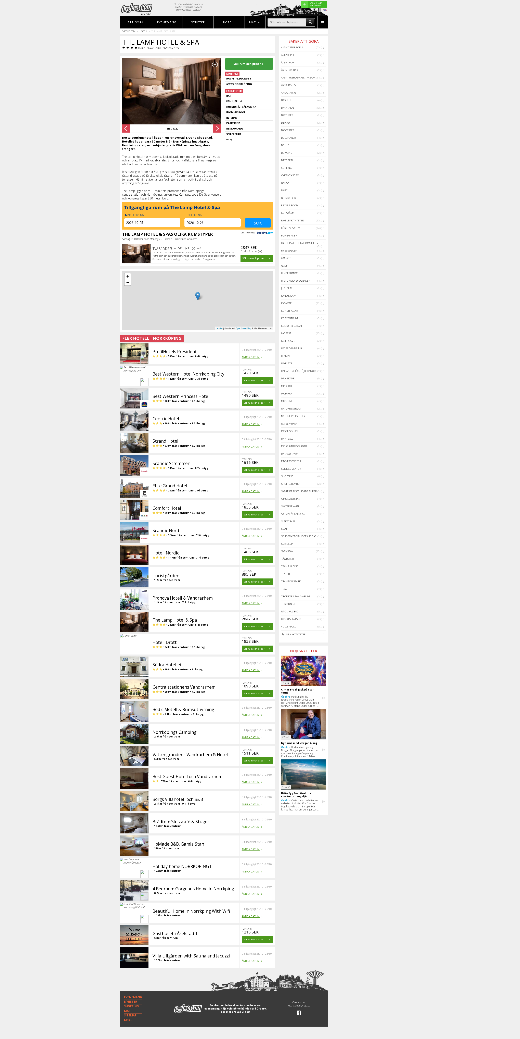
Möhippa (286, 393)
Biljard (285, 122)
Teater (285, 574)
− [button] (127, 282)
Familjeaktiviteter (292, 220)
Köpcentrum (289, 318)
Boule (285, 145)
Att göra (135, 22)
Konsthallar (289, 311)
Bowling (286, 153)
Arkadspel (287, 55)
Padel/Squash (290, 431)
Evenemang (166, 22)
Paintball (287, 438)
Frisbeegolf (289, 250)
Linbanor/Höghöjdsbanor (298, 371)
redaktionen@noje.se (298, 1005)
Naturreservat (291, 408)
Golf (284, 265)
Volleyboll (288, 626)
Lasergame (288, 341)
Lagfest (286, 333)
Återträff (287, 62)
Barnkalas (287, 107)
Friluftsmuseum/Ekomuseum (299, 243)
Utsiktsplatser (291, 619)
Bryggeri (287, 160)
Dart (284, 190)
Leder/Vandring (291, 348)
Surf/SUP (287, 544)
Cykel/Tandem (290, 175)
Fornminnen (289, 235)
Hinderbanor (290, 273)
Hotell (229, 22)
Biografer (287, 130)
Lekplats (286, 363)
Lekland (286, 356)
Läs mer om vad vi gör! (235, 1012)
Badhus (286, 100)
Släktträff (288, 521)
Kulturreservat (291, 326)
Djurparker (288, 198)
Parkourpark (289, 453)
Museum (286, 401)
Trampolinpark (291, 581)
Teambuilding (290, 566)
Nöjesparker (289, 423)
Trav (284, 589)
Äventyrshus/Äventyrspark (299, 77)
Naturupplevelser (293, 416)
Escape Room (289, 205)
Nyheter (198, 22)
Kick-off (286, 303)
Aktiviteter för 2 (292, 47)
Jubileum (286, 288)
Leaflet (219, 328)
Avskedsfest (289, 85)
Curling (286, 168)
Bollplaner (288, 137)
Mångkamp (288, 378)
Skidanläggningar (293, 514)
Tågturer (287, 559)
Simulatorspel (290, 499)
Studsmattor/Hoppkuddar (298, 536)
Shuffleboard (290, 484)
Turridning (288, 604)
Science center (291, 468)
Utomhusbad (289, 611)
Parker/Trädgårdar (294, 446)
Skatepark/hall (291, 506)
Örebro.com (128, 31)
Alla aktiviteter (295, 634)
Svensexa (287, 551)
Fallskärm (287, 213)
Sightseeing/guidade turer (299, 491)
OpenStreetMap (243, 328)
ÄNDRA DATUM (251, 357)
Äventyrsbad (289, 70)
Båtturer (287, 115)
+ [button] (127, 276)
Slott (285, 528)
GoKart (286, 258)
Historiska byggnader (295, 280)
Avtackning (288, 92)
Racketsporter (291, 461)
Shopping (287, 476)
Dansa (285, 183)
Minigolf (286, 386)
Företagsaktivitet (293, 228)
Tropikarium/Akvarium (295, 596)
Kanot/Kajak (288, 295)
